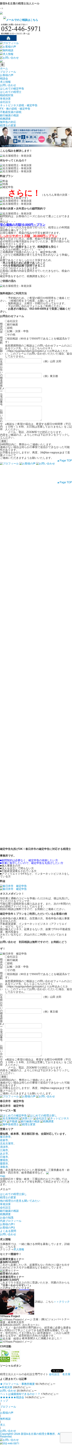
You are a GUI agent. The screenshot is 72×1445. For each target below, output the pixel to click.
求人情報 (5, 82)
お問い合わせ (8, 85)
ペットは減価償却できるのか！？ (20, 1394)
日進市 (4, 1157)
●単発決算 (6, 1387)
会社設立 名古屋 (59, 1374)
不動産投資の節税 (10, 112)
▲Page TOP (64, 460)
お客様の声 (6, 75)
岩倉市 (4, 1140)
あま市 (4, 1153)
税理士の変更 (8, 125)
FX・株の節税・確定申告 (15, 108)
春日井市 (5, 1137)
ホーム (4, 68)
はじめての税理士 (10, 92)
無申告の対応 (8, 122)
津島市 (4, 1167)
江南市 (4, 1150)
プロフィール (8, 72)
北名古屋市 (6, 1143)
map (2, 1176)
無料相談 (5, 1419)
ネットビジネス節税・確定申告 (19, 105)
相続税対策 (6, 95)
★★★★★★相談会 (12, 1397)
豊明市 (4, 1160)
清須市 (4, 1147)
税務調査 (5, 118)
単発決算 (5, 98)
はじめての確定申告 (12, 88)
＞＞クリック (62, 1301)
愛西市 (4, 1163)
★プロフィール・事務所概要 (17, 1384)
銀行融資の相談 (9, 115)
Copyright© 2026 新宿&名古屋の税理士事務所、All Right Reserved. (34, 1435)
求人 (2, 1425)
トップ (4, 1400)
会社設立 (5, 102)
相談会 (4, 78)
